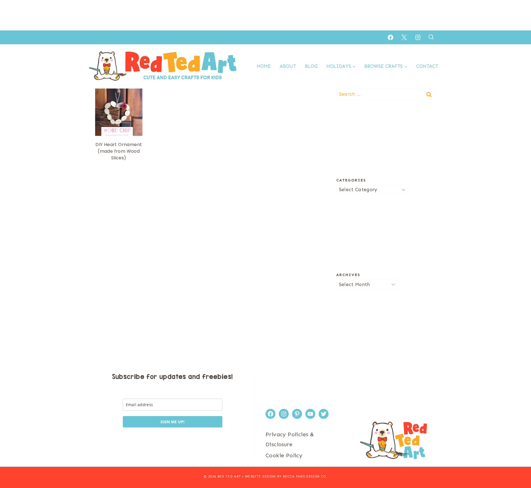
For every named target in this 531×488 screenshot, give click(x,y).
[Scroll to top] (517, 465)
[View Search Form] (431, 37)
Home (264, 66)
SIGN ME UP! (172, 421)
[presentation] (118, 112)
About (288, 66)
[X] (404, 37)
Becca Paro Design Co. (305, 476)
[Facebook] (390, 37)
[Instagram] (417, 37)
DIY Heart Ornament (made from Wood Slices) (118, 151)
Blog (311, 66)
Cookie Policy (284, 455)
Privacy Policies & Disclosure (290, 439)
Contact (427, 66)
